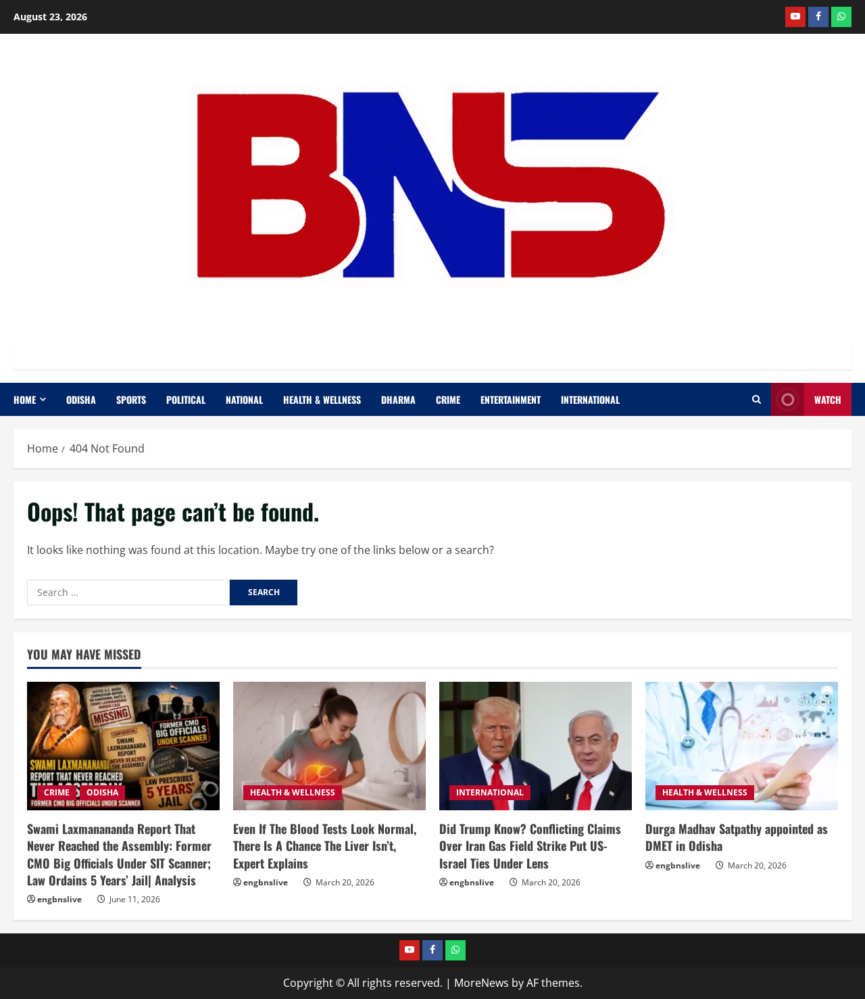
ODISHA (81, 399)
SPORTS (131, 399)
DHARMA (398, 399)
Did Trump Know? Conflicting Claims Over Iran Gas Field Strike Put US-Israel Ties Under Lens (530, 845)
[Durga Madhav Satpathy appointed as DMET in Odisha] (741, 746)
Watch (827, 399)
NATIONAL (244, 399)
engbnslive (59, 899)
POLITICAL (185, 399)
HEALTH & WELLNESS (322, 399)
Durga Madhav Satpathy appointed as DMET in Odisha (736, 837)
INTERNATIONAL (590, 399)
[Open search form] (756, 399)
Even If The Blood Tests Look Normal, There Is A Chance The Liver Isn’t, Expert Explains (324, 845)
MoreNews (481, 982)
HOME (25, 399)
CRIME (448, 399)
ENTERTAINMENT (510, 399)
